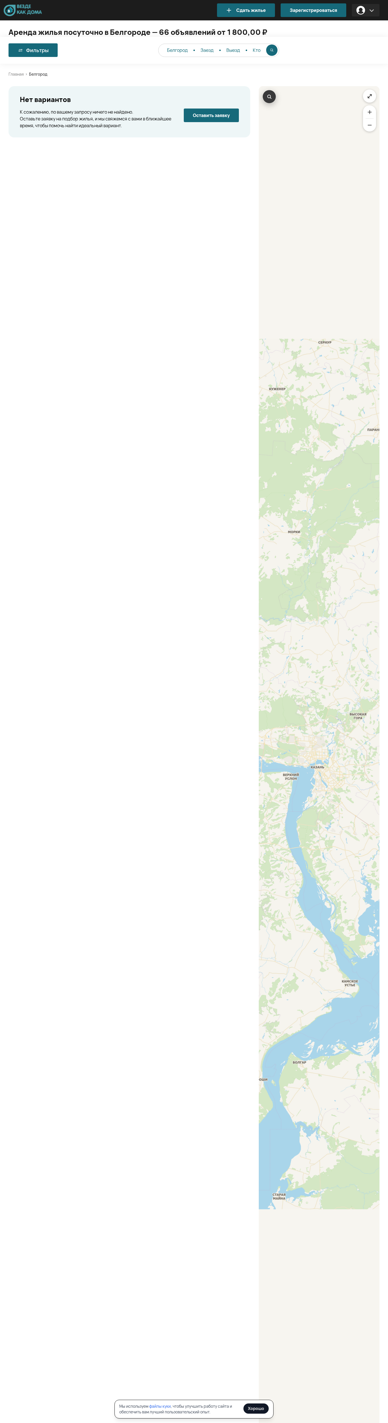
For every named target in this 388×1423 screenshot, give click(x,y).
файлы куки (160, 1406)
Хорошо (256, 1408)
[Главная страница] (31, 10)
